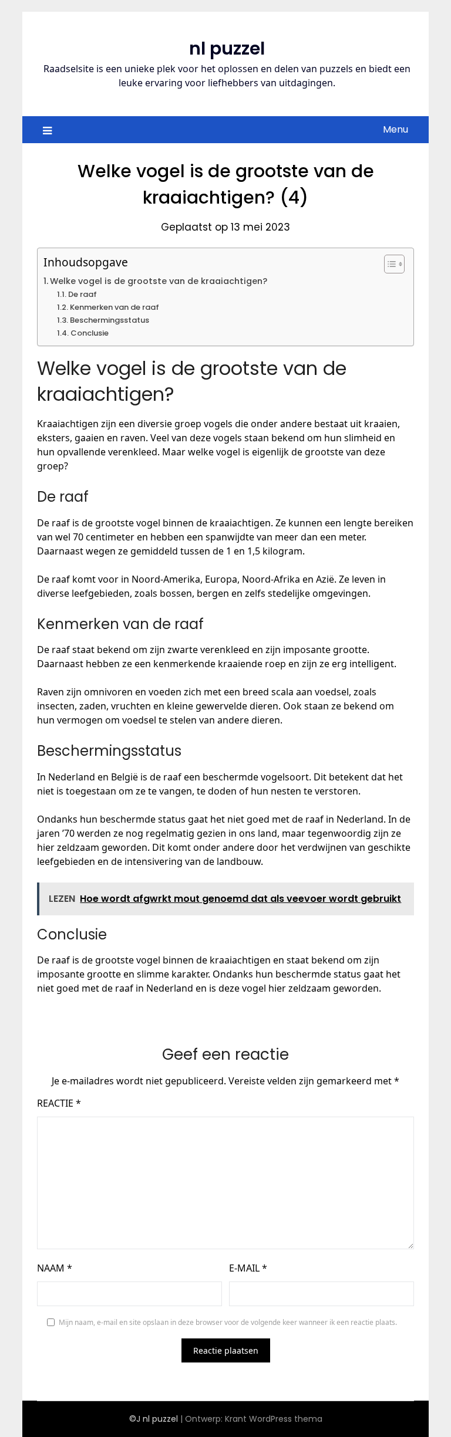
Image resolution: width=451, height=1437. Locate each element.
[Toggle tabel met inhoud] (388, 264)
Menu (395, 129)
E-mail (248, 1268)
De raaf (82, 294)
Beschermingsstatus (109, 320)
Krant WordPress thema (273, 1419)
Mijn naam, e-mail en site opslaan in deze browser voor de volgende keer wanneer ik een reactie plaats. (228, 1322)
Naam (54, 1268)
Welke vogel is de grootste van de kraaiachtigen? (158, 281)
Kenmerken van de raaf (114, 307)
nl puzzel (227, 48)
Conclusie (89, 333)
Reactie (59, 1103)
